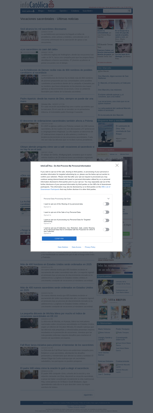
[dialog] (76, 206)
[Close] (118, 166)
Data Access (76, 247)
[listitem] (76, 198)
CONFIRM (59, 239)
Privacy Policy (90, 247)
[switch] (106, 203)
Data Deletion (63, 247)
